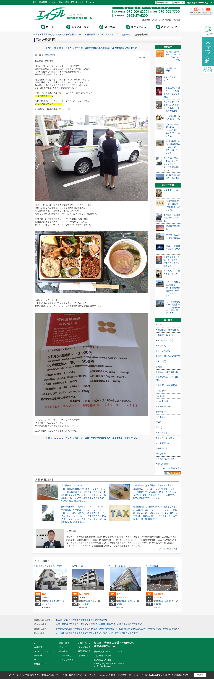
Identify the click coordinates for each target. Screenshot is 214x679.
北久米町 (127, 624)
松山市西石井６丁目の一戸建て (48, 566)
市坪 (105, 633)
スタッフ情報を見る (168, 549)
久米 (129, 633)
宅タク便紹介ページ (44, 96)
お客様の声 (83, 655)
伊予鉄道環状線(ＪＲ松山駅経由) (114, 629)
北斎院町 (82, 624)
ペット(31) (160, 417)
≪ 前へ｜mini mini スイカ (58, 48)
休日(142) (160, 396)
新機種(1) (160, 366)
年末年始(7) (161, 361)
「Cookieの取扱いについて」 (159, 675)
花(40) (158, 422)
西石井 (56, 601)
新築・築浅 (64, 643)
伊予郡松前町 (87, 620)
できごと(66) (161, 454)
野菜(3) (159, 427)
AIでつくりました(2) (165, 340)
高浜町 (130, 601)
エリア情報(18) (162, 443)
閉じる (200, 675)
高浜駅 (119, 604)
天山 (92, 601)
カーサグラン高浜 (117, 566)
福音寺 (69, 633)
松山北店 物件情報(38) (166, 385)
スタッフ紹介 (84, 647)
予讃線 (94, 629)
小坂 (119, 624)
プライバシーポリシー (44, 651)
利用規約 (38, 655)
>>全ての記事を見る (172, 468)
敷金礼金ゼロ (65, 651)
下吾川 (73, 624)
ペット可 (63, 647)
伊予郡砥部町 (101, 620)
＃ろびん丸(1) (162, 346)
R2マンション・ (78, 566)
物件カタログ (40, 664)
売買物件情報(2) (163, 464)
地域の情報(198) (163, 406)
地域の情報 (50, 55)
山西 (135, 633)
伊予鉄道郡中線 (81, 629)
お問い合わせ (84, 643)
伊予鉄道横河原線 (64, 629)
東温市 (67, 620)
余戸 (111, 633)
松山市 (50, 601)
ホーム (37, 643)
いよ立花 (60, 633)
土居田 (77, 633)
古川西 (102, 624)
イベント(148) (162, 401)
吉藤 (58, 624)
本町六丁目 (88, 633)
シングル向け (65, 655)
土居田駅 (157, 604)
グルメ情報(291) (163, 351)
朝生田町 (111, 624)
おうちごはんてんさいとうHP (48, 104)
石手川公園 (120, 633)
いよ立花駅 (47, 604)
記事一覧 (78, 47)
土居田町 (168, 601)
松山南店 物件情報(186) (167, 372)
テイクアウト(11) (163, 433)
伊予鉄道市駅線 (170, 629)
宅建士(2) (160, 324)
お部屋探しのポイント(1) (167, 335)
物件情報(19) (161, 448)
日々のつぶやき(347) (165, 459)
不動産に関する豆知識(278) (168, 356)
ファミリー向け (66, 659)
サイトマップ (40, 659)
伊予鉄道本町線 (154, 629)
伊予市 (75, 620)
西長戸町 (137, 624)
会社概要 (38, 647)
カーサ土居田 (152, 566)
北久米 (98, 633)
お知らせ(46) (161, 390)
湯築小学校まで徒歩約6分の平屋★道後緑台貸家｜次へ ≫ (111, 48)
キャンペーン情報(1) (165, 438)
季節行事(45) (161, 411)
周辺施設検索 (84, 651)
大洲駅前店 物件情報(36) (167, 330)
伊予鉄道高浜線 (138, 629)
